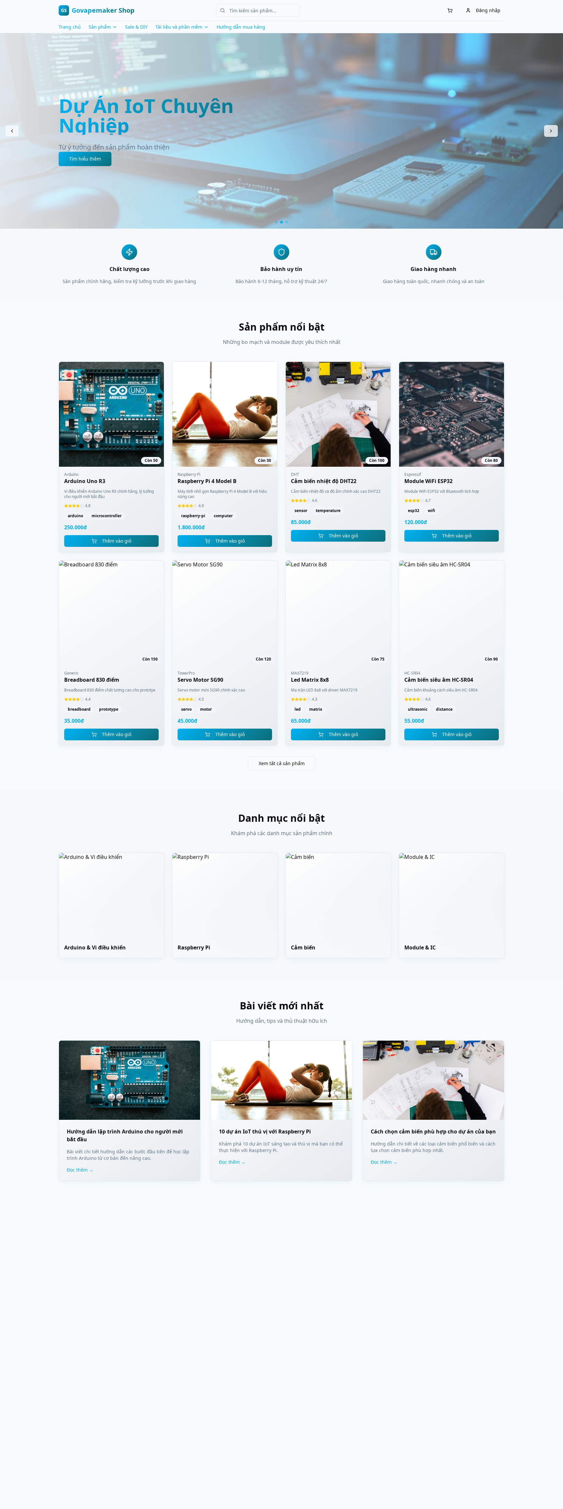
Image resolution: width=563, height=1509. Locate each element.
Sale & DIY (136, 27)
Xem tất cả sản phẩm (282, 763)
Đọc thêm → (80, 1170)
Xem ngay (224, 149)
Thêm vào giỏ (116, 541)
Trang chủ (70, 27)
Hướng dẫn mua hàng (241, 27)
